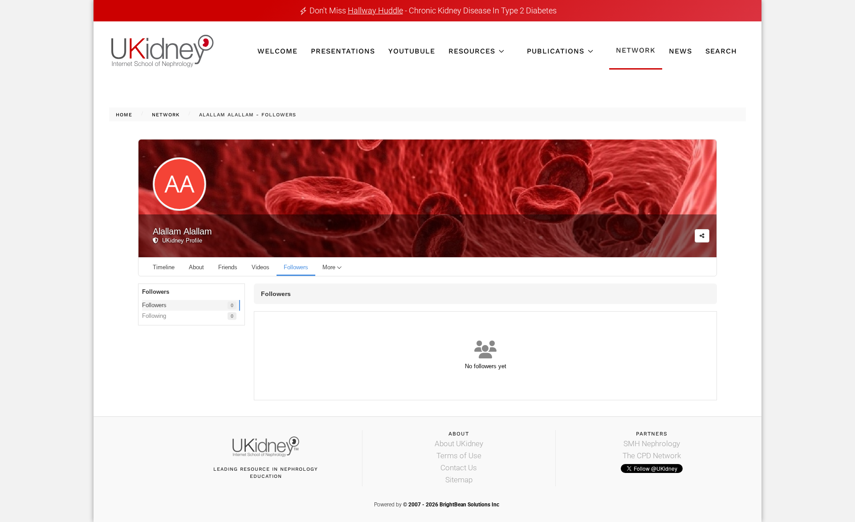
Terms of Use (458, 455)
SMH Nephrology (651, 443)
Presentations (343, 51)
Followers (187, 305)
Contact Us (458, 467)
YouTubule (411, 51)
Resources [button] (471, 51)
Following (187, 315)
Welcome (277, 51)
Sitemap (458, 479)
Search (721, 51)
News (680, 51)
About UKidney (459, 443)
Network (636, 50)
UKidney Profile (180, 240)
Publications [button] (555, 51)
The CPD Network (652, 455)
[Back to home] (162, 51)
